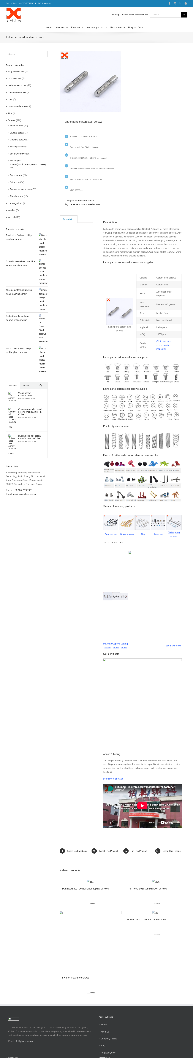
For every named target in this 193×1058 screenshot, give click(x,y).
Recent (26, 385)
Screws (11, 120)
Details (92, 904)
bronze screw (14, 78)
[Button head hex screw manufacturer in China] (12, 436)
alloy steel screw (16, 71)
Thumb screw (16, 196)
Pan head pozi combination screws (146, 919)
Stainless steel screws (21, 189)
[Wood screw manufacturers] (12, 393)
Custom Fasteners (17, 92)
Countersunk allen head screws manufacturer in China (29, 412)
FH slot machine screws (75, 977)
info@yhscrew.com (44, 3)
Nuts (10, 99)
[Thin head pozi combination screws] (156, 882)
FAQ (103, 1045)
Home (104, 1024)
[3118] (90, 81)
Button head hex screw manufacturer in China (29, 437)
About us (105, 1031)
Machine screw (17, 139)
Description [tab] (68, 219)
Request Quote (108, 1052)
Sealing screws (17, 146)
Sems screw (16, 175)
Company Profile (109, 1038)
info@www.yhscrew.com (25, 494)
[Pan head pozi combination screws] (156, 913)
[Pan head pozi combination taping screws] (91, 882)
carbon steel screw (84, 200)
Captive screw (17, 132)
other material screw (18, 106)
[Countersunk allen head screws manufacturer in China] (12, 410)
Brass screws (16, 125)
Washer (11, 210)
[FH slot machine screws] (91, 942)
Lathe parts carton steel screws (85, 204)
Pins (10, 113)
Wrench (12, 217)
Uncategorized (15, 203)
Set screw (15, 182)
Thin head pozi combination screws (147, 888)
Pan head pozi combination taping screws (85, 888)
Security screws (18, 153)
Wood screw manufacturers (25, 394)
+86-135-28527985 (23, 490)
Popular (13, 385)
